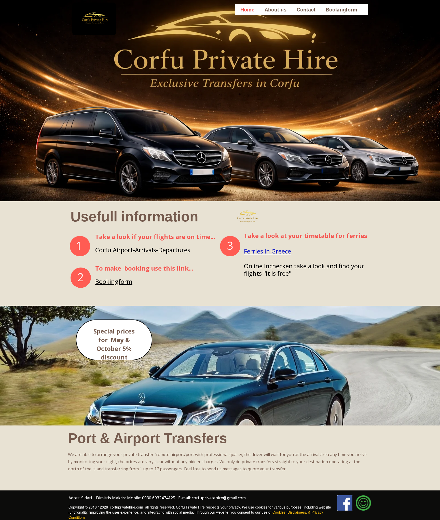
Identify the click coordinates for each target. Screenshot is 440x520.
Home (247, 9)
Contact (306, 9)
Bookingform (341, 9)
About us (275, 9)
